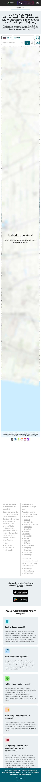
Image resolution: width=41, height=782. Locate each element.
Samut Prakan (29, 522)
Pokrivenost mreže (27, 43)
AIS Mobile (8, 550)
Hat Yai (26, 538)
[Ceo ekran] (37, 38)
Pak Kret (27, 541)
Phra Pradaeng (29, 545)
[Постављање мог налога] (37, 3)
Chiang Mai (28, 536)
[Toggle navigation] (3, 3)
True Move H (9, 548)
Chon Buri (27, 529)
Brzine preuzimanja (32, 43)
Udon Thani (28, 527)
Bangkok (27, 520)
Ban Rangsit (28, 555)
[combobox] (6, 38)
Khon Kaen (28, 550)
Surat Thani (28, 552)
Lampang (27, 548)
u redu (20, 778)
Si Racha (27, 543)
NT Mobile (8, 545)
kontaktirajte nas (29, 728)
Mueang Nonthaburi (31, 524)
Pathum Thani (29, 573)
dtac (6, 543)
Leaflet (4, 433)
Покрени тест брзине (25, 3)
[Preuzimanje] (20, 592)
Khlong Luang (29, 571)
